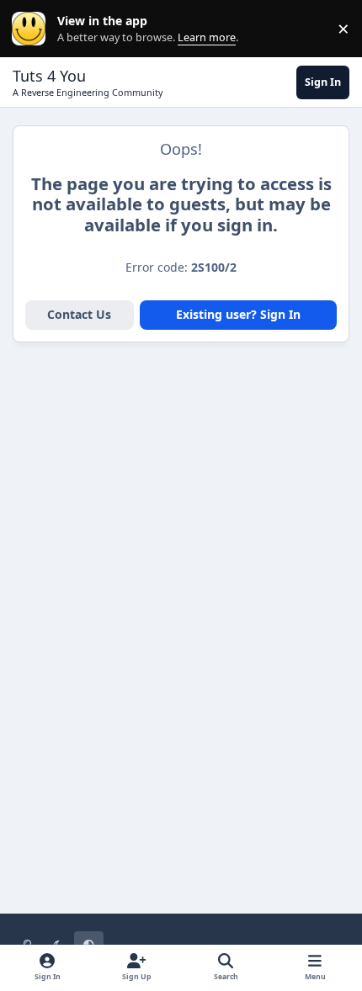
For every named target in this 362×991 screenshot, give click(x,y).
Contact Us (79, 314)
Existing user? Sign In (238, 314)
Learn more (32, 29)
